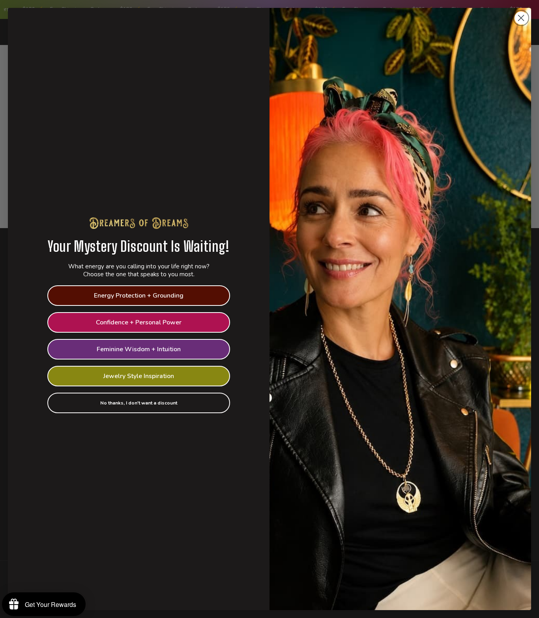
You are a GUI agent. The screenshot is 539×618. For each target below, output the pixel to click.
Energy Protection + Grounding (138, 295)
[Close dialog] (521, 18)
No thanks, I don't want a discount (138, 403)
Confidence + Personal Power (139, 322)
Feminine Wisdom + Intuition (139, 349)
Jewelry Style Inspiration (138, 376)
